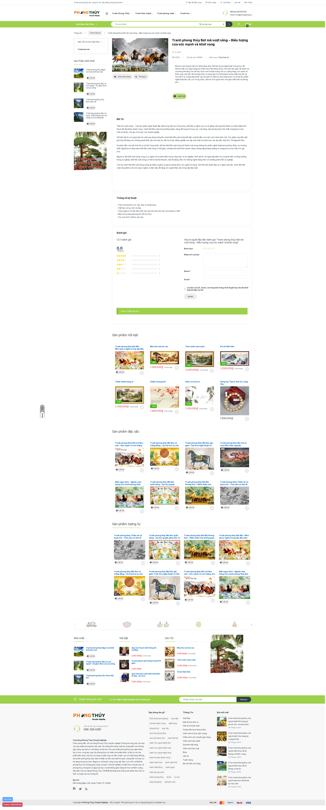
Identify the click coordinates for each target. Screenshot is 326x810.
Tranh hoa (184, 13)
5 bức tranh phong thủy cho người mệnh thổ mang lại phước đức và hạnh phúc (239, 721)
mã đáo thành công (158, 723)
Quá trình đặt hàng (190, 745)
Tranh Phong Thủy (120, 13)
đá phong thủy (156, 782)
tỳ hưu (177, 777)
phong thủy (154, 728)
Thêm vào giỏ (176, 368)
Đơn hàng (212, 2)
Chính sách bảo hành (191, 741)
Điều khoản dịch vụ (191, 722)
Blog (185, 752)
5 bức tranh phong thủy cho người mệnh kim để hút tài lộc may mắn (239, 780)
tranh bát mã (173, 738)
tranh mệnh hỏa (156, 762)
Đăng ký (243, 699)
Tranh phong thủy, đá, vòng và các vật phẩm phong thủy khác (98, 2)
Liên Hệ (237, 2)
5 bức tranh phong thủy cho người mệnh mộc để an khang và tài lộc (239, 766)
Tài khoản (226, 2)
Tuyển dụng (188, 760)
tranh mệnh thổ (171, 762)
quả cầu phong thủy (158, 733)
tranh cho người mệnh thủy (160, 753)
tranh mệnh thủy (156, 767)
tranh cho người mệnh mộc (160, 748)
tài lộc (169, 777)
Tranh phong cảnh (165, 13)
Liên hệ (186, 756)
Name (187, 271)
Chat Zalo (7, 799)
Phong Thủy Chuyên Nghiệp (95, 802)
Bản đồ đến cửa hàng (191, 763)
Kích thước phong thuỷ (159, 718)
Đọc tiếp (142, 373)
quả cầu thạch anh (157, 738)
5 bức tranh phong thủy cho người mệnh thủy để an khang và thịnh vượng (239, 751)
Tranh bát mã (95, 33)
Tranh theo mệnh (143, 13)
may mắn (174, 718)
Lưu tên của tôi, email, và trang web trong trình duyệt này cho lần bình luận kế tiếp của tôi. (217, 289)
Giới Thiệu (248, 2)
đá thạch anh (170, 782)
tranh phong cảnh (157, 772)
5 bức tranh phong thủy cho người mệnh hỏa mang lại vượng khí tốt (239, 736)
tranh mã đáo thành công (160, 757)
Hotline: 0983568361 (12, 804)
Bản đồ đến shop (195, 2)
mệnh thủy (173, 723)
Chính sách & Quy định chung (195, 733)
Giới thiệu (186, 718)
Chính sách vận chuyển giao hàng (197, 737)
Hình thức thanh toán (191, 726)
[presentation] (251, 625)
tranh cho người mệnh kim (160, 743)
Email (187, 279)
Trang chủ (78, 33)
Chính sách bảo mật (191, 748)
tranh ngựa (170, 767)
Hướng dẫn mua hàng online (194, 729)
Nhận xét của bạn (191, 254)
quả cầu (165, 728)
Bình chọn (188, 249)
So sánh (178, 52)
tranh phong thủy (157, 777)
